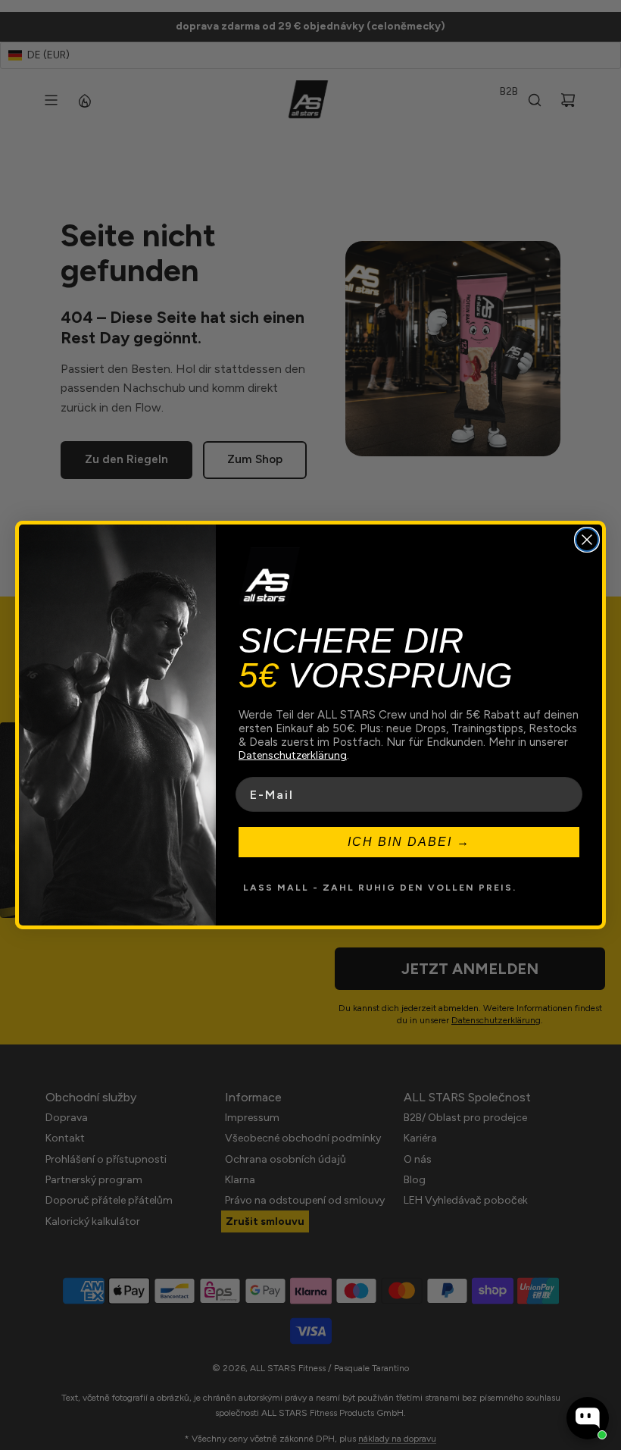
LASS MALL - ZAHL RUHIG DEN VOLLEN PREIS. (379, 887)
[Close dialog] (587, 539)
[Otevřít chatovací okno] (587, 1418)
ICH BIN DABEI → (409, 841)
